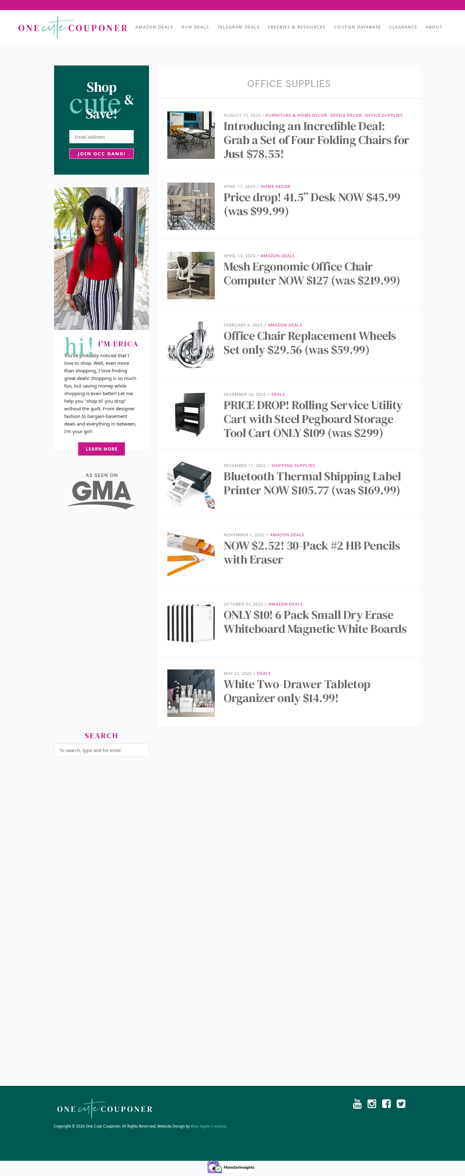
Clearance (403, 27)
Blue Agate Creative (208, 1126)
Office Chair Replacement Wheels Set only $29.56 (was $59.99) (310, 342)
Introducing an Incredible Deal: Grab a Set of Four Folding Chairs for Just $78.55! (316, 140)
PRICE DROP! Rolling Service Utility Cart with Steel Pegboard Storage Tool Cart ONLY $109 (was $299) (313, 419)
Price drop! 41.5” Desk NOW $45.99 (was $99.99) (312, 204)
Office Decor (346, 115)
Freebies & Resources (297, 27)
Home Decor (275, 186)
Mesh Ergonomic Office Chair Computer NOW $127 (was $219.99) (312, 273)
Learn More (102, 449)
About (434, 27)
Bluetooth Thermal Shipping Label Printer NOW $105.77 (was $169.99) (312, 483)
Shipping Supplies (293, 465)
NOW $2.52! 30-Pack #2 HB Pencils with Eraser (312, 552)
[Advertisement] (101, 623)
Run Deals (195, 27)
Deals (278, 394)
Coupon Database (357, 27)
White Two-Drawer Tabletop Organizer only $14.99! (297, 691)
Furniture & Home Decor (296, 115)
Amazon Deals (154, 27)
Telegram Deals (238, 27)
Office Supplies (384, 115)
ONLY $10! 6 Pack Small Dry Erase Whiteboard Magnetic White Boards (315, 622)
